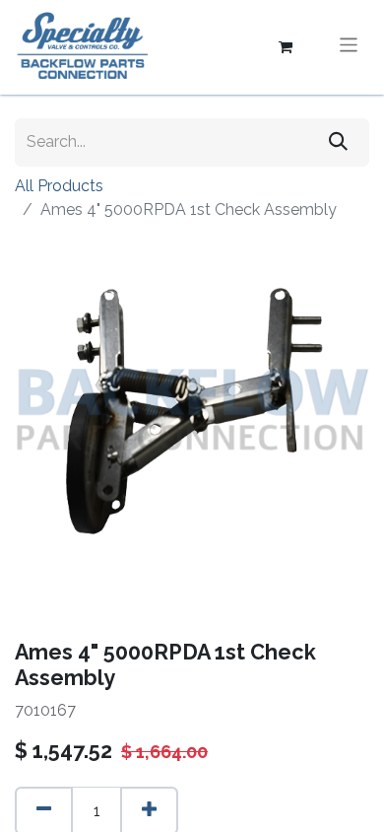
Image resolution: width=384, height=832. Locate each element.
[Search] (338, 142)
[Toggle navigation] (349, 47)
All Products (59, 185)
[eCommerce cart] (285, 47)
